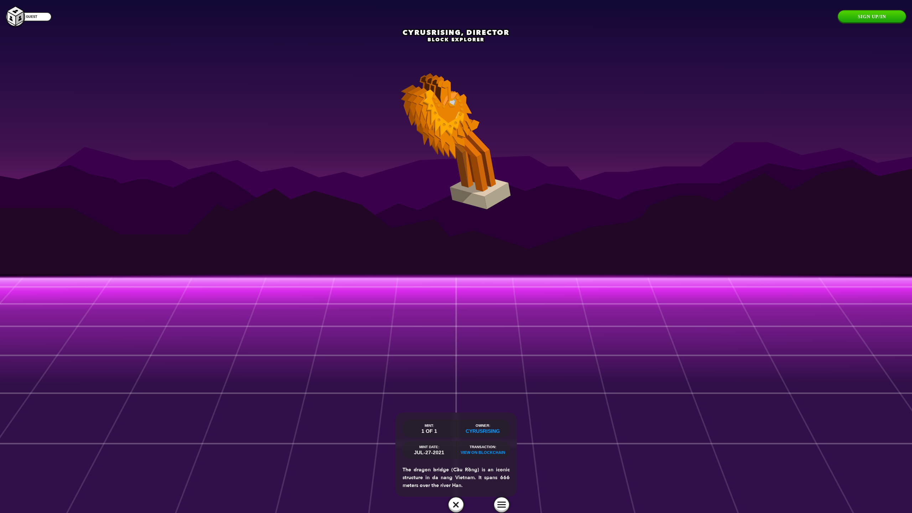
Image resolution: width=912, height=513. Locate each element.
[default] (456, 504)
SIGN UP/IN (872, 16)
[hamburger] (501, 504)
